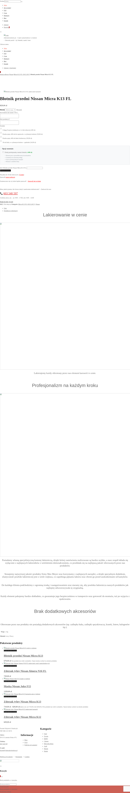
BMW (46, 739)
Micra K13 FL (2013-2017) (26, 204)
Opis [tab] (5, 208)
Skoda (46, 751)
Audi (45, 746)
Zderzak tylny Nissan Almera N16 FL (25, 670)
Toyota (46, 736)
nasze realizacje (10, 177)
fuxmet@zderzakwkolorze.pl (8, 750)
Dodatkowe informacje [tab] (11, 211)
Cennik (21, 175)
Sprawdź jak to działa (34, 181)
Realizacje (6, 15)
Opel (45, 734)
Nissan (38, 204)
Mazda (46, 749)
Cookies (27, 757)
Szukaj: (2, 1)
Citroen (46, 741)
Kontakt (6, 21)
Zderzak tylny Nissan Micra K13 (22, 701)
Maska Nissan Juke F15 (17, 686)
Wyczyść (19, 110)
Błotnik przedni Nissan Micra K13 (23, 655)
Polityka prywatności (30, 745)
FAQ (5, 10)
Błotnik (2, 110)
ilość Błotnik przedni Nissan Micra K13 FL (13, 168)
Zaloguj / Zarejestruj (10, 68)
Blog (5, 18)
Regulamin (19, 757)
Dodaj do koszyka (5, 170)
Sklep (5, 5)
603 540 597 (10, 193)
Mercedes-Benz (48, 744)
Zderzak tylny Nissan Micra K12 (22, 716)
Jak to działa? (7, 8)
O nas (5, 13)
